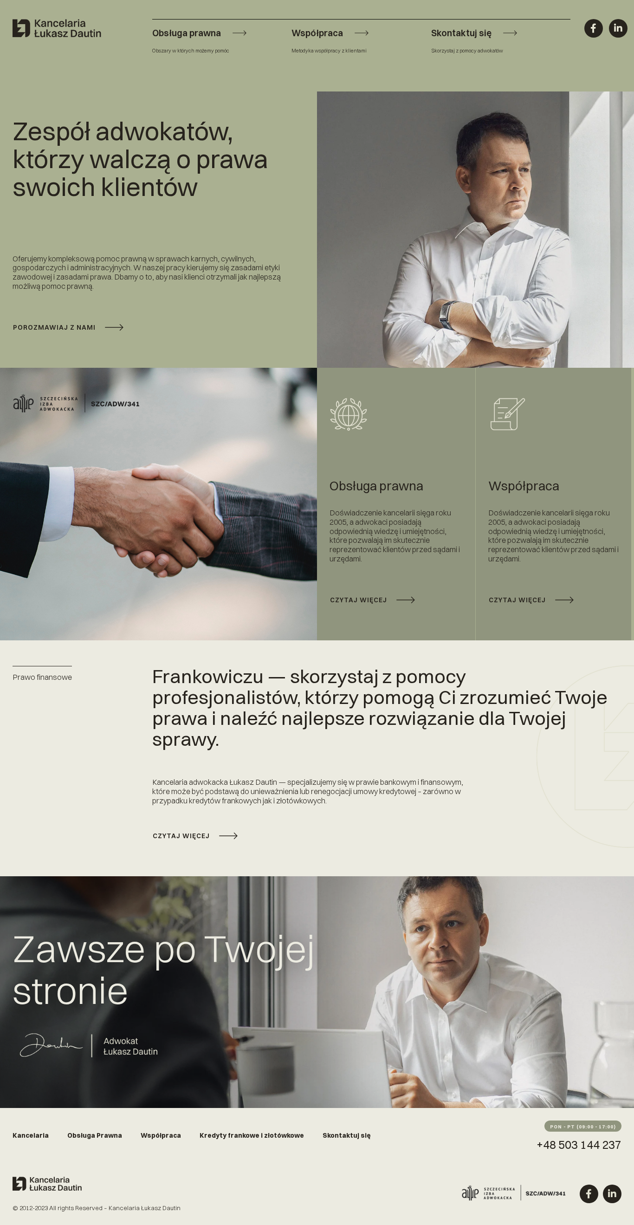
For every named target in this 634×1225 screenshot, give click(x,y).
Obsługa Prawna (94, 1135)
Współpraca (161, 1135)
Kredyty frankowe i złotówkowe (252, 1135)
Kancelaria (31, 1135)
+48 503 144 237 (579, 1145)
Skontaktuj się (347, 1135)
